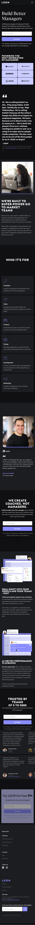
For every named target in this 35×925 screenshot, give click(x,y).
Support (4, 884)
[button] (32, 2)
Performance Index (7, 839)
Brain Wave (5, 858)
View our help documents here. (10, 900)
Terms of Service (6, 887)
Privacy (4, 890)
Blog (3, 855)
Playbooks (5, 845)
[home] (6, 2)
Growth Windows (7, 842)
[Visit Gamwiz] (10, 73)
